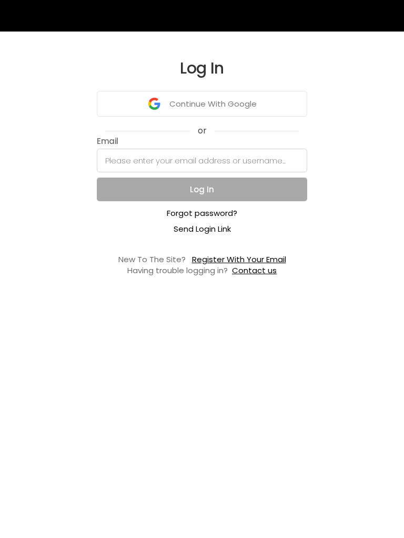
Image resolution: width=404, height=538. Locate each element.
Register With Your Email (239, 259)
